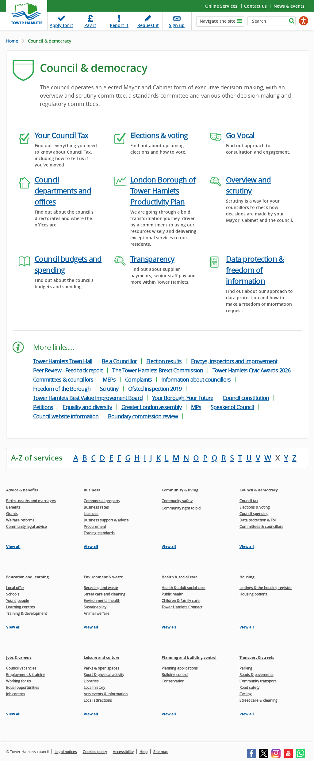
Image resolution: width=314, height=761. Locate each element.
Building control (175, 674)
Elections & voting (159, 135)
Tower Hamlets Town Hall (62, 361)
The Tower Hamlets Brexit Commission (157, 370)
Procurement (95, 526)
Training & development (26, 613)
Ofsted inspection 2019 (155, 388)
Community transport (257, 680)
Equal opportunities (22, 687)
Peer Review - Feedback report (68, 370)
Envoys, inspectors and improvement (234, 361)
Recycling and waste (101, 587)
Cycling (245, 693)
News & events (289, 6)
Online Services (221, 6)
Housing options (253, 593)
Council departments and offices (63, 191)
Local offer (15, 587)
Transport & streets (256, 657)
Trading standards (99, 532)
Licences (91, 513)
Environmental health (102, 600)
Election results (164, 361)
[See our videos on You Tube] (288, 753)
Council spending (254, 513)
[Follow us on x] (263, 753)
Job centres (15, 693)
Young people (17, 600)
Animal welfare (96, 613)
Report (119, 25)
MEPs (109, 379)
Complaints (138, 379)
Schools (12, 593)
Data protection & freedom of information (255, 270)
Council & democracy (258, 490)
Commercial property (102, 500)
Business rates (96, 507)
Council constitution (246, 397)
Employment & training (25, 674)
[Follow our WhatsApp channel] (300, 753)
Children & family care (181, 600)
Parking (245, 668)
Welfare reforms (20, 519)
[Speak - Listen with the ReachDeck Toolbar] (303, 20)
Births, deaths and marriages (31, 500)
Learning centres (20, 606)
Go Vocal (240, 135)
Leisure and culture (101, 657)
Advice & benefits (22, 490)
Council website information (66, 416)
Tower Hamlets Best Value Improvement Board (88, 397)
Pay (90, 25)
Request (148, 25)
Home (12, 41)
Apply (61, 25)
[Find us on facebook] (251, 753)
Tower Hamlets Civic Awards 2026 (251, 370)
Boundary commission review (143, 416)
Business (92, 490)
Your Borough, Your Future (182, 397)
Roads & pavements (256, 674)
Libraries (91, 680)
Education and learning (27, 577)
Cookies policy (95, 751)
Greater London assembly (151, 407)
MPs (196, 407)
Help (143, 751)
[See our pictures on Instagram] (276, 753)
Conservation (173, 680)
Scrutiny (109, 388)
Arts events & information (106, 693)
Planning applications (180, 668)
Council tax (248, 500)
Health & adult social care (183, 587)
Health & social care (179, 577)
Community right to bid (181, 507)
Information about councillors (196, 379)
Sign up (177, 25)
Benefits (13, 507)
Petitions (43, 407)
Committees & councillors (63, 379)
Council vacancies (21, 668)
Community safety (177, 500)
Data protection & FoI (257, 519)
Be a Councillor (119, 361)
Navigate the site (218, 21)
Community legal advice (26, 526)
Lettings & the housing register (265, 587)
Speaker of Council (232, 407)
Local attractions (98, 700)
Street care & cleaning (258, 700)
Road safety (249, 687)
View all (13, 546)
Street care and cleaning (104, 593)
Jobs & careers (19, 657)
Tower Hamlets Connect (182, 606)
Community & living (180, 490)
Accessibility (123, 751)
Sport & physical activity (104, 674)
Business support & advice (106, 519)
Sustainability (95, 606)
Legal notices (66, 751)
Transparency (152, 259)
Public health (172, 593)
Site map (160, 751)
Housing (247, 577)
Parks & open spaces (101, 668)
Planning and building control (189, 657)
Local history (94, 687)
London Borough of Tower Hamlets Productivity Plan (163, 191)
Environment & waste (103, 577)
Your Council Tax (62, 135)
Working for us (18, 680)
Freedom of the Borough (61, 388)
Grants (12, 513)
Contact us (255, 6)
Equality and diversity (87, 407)
